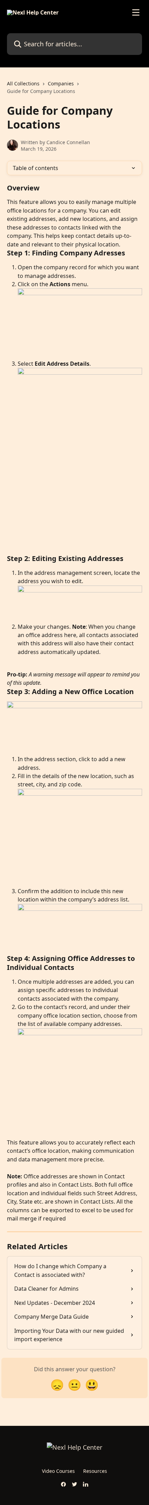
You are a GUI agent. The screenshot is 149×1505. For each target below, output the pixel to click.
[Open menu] (136, 12)
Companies (61, 83)
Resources (95, 1471)
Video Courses (58, 1471)
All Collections (23, 83)
